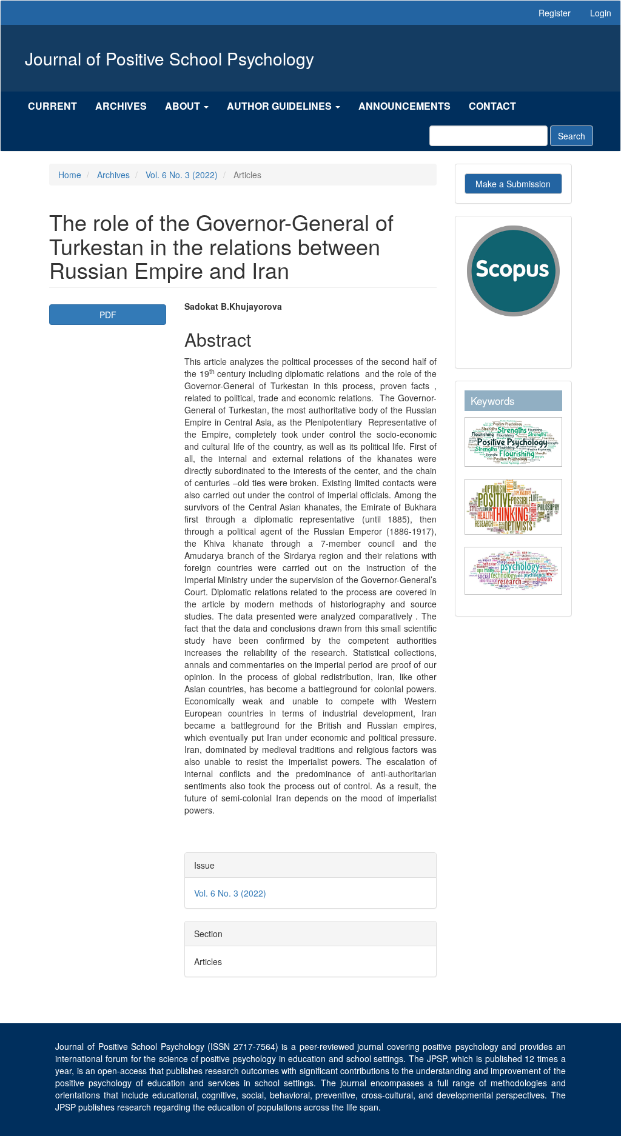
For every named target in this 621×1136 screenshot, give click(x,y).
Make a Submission (513, 184)
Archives (121, 106)
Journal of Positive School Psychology (169, 58)
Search (571, 136)
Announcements (404, 106)
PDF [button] (107, 315)
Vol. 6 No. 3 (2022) (182, 175)
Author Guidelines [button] (280, 106)
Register (555, 13)
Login (600, 13)
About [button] (184, 106)
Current (52, 106)
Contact (492, 106)
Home (69, 175)
